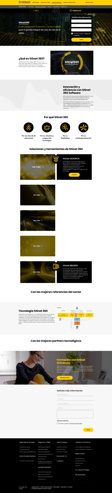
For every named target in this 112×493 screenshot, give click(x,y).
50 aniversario (80, 475)
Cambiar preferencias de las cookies (41, 488)
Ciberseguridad (42, 456)
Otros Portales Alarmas (27, 456)
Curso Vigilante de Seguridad (83, 447)
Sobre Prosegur (62, 442)
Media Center (80, 454)
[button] (36, 2)
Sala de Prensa (79, 463)
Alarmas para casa (24, 449)
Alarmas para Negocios (44, 447)
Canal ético (63, 487)
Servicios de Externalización (45, 454)
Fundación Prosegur (62, 452)
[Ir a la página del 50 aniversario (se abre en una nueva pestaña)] (56, 10)
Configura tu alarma (24, 447)
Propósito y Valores (62, 447)
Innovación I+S (62, 456)
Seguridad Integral (43, 449)
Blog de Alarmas (79, 458)
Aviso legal (56, 487)
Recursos (77, 465)
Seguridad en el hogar (27, 442)
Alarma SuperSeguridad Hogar (27, 452)
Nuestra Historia (61, 449)
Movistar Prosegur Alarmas (26, 461)
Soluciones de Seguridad (44, 472)
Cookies (70, 487)
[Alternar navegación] (82, 2)
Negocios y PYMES (44, 442)
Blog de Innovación (80, 461)
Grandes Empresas (44, 467)
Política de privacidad (46, 487)
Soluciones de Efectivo (44, 452)
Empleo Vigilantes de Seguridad (83, 449)
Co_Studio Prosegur (82, 470)
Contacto (60, 461)
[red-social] (87, 487)
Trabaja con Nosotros (82, 442)
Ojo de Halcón (42, 459)
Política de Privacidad (76, 423)
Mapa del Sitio (35, 487)
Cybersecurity (42, 479)
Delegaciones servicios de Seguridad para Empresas (45, 462)
